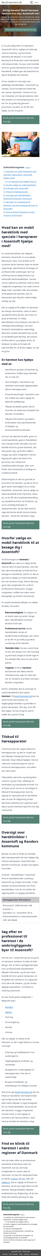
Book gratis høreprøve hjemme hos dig (20, 30)
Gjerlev (8, 1012)
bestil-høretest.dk (23, 696)
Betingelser (35, 1254)
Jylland (14, 1178)
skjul (28, 167)
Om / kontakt (13, 1254)
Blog (20, 1254)
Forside (5, 1254)
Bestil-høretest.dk (12, 2)
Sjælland (6, 1182)
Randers (9, 1007)
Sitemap (26, 1254)
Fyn (23, 1178)
